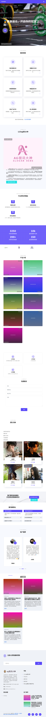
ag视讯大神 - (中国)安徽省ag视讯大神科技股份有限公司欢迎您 (12, 714)
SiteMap (5, 695)
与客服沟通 (33, 499)
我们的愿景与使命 (11, 182)
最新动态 (25, 679)
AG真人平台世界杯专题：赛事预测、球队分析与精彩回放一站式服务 (13, 273)
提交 (38, 663)
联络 (29, 683)
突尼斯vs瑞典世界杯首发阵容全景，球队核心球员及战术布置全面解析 (13, 341)
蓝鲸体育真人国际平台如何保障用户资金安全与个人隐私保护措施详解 (33, 307)
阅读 (5, 608)
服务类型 (25, 681)
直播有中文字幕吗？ (8, 520)
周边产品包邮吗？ (8, 511)
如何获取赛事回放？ (29, 517)
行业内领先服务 (27, 119)
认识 (27, 674)
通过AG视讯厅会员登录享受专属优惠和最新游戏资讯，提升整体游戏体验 (13, 290)
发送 (24, 409)
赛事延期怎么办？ (8, 517)
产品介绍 (25, 676)
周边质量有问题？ (28, 520)
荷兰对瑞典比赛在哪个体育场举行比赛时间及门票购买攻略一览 (13, 324)
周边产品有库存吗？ (29, 511)
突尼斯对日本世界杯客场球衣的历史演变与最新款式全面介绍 (33, 324)
